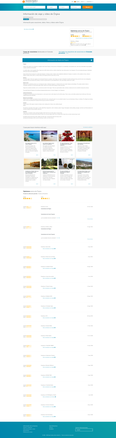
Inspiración (43, 19)
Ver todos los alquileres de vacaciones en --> (75, 52)
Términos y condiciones (27, 427)
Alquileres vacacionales (35, 19)
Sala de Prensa (26, 430)
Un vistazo (26, 19)
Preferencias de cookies (27, 432)
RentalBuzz (51, 429)
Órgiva (31, 17)
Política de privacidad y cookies (29, 429)
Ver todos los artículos (87, 127)
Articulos (51, 427)
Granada (26, 17)
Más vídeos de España (28, 29)
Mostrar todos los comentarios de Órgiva (84, 38)
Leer (37, 155)
